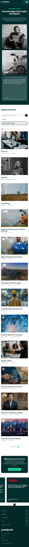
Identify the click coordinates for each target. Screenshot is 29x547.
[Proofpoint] (5, 2)
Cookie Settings (4, 540)
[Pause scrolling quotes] (14, 505)
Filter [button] (5, 119)
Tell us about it (13, 469)
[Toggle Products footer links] (27, 510)
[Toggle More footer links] (27, 521)
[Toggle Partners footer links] (27, 514)
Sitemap (3, 538)
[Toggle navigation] (27, 2)
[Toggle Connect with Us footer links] (27, 525)
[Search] (24, 2)
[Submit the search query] (26, 115)
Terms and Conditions (5, 533)
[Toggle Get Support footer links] (27, 517)
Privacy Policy (4, 535)
